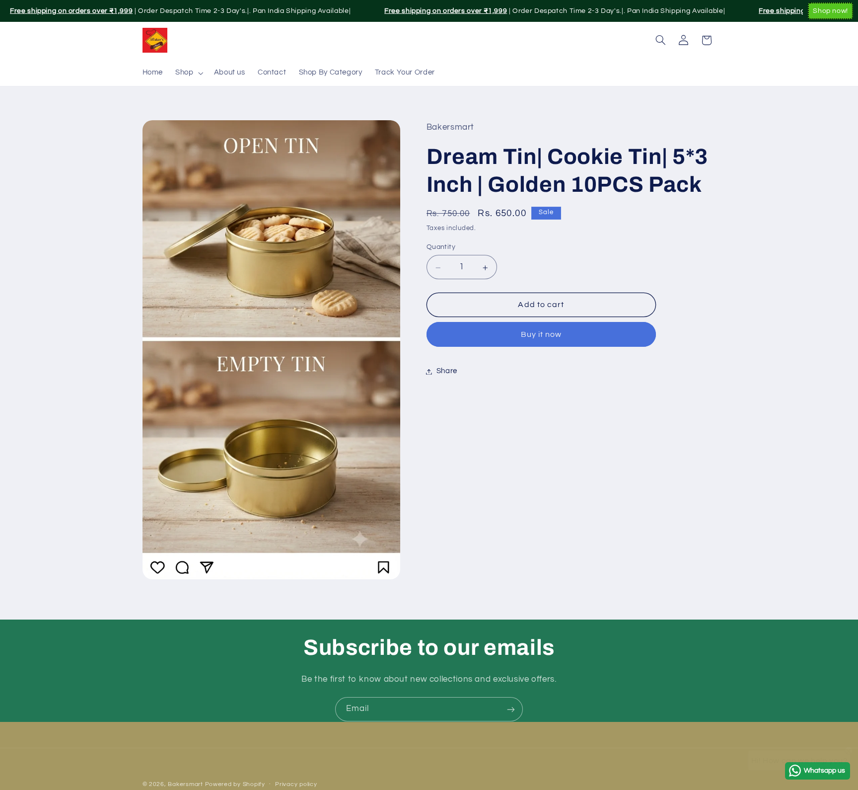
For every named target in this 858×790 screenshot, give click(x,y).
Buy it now (541, 335)
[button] (188, 73)
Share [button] (446, 371)
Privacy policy (296, 785)
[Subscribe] (511, 709)
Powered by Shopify (235, 784)
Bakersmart (185, 784)
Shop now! (830, 10)
